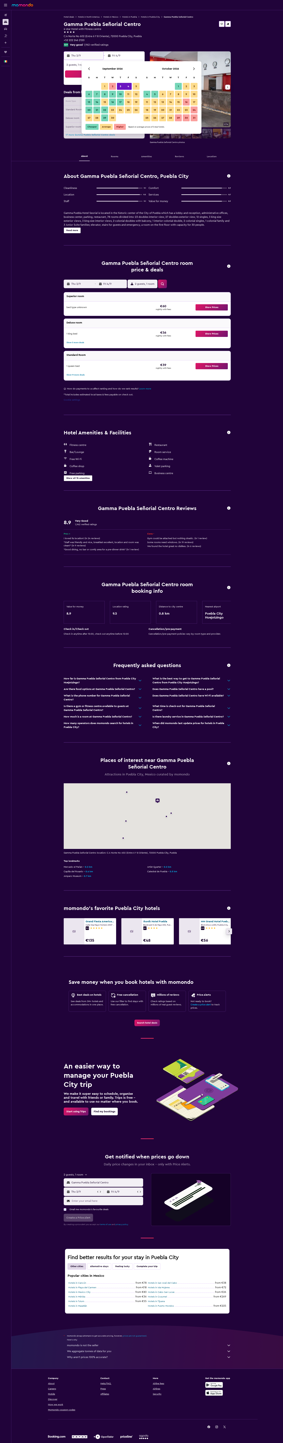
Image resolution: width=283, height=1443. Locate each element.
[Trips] (5, 52)
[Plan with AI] (5, 42)
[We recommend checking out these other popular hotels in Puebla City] (229, 908)
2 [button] (112, 86)
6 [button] (89, 94)
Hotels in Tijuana (156, 1301)
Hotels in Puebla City (150, 17)
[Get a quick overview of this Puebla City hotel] (229, 176)
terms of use (105, 1224)
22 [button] (104, 110)
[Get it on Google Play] (214, 1385)
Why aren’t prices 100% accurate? (87, 1357)
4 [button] (128, 86)
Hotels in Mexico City (79, 1292)
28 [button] (96, 118)
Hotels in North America (88, 17)
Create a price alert (201, 1005)
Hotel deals (69, 17)
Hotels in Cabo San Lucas (161, 1292)
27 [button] (89, 118)
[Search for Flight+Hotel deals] (5, 35)
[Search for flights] (5, 15)
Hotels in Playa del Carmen (82, 1287)
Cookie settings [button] (72, 400)
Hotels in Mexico (110, 17)
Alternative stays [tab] (99, 1266)
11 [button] (128, 94)
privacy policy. (121, 1224)
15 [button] (105, 102)
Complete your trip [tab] (147, 1266)
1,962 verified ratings (96, 44)
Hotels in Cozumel (157, 1297)
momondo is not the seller (82, 1345)
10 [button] (120, 94)
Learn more (145, 389)
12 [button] (136, 94)
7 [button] (96, 94)
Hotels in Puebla (129, 17)
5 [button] (136, 86)
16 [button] (112, 102)
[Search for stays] (5, 22)
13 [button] (89, 102)
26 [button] (136, 110)
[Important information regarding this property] (229, 588)
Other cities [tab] (76, 1266)
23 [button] (112, 110)
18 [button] (128, 102)
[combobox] (106, 1182)
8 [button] (104, 94)
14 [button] (97, 102)
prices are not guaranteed (134, 1336)
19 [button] (136, 102)
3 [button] (120, 86)
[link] (147, 1023)
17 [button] (120, 102)
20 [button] (89, 110)
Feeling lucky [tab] (122, 1266)
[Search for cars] (5, 29)
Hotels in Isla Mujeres (159, 1287)
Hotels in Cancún (77, 1283)
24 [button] (120, 110)
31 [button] (194, 118)
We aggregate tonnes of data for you (89, 1351)
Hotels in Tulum (76, 1301)
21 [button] (97, 110)
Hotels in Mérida (76, 1297)
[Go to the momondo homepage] (22, 5)
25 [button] (128, 110)
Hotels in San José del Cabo (162, 1283)
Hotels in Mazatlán (77, 1306)
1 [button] (104, 86)
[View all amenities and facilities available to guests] (229, 432)
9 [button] (112, 94)
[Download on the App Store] (214, 1393)
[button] (5, 5)
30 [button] (112, 118)
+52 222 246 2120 (74, 40)
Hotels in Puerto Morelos (161, 1306)
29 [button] (104, 118)
